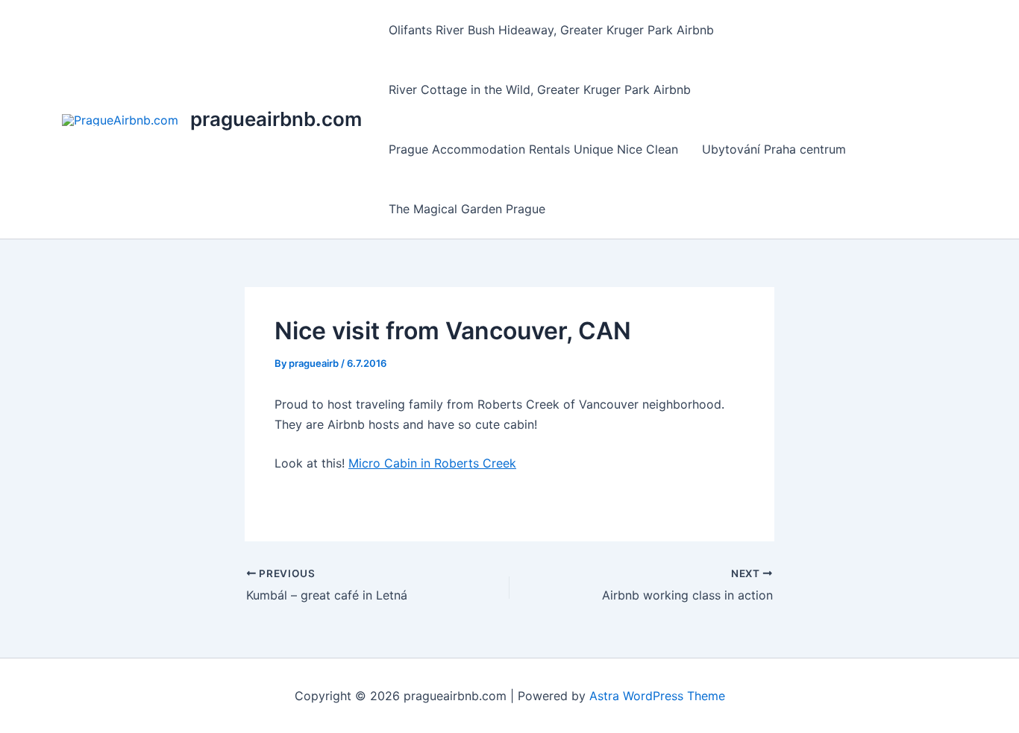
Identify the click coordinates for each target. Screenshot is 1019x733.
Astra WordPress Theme (657, 695)
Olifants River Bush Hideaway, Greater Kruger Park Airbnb (551, 29)
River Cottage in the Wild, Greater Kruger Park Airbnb (540, 89)
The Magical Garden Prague (467, 208)
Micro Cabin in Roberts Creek (432, 463)
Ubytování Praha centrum (774, 149)
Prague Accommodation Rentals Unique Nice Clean (533, 149)
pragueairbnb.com (276, 118)
